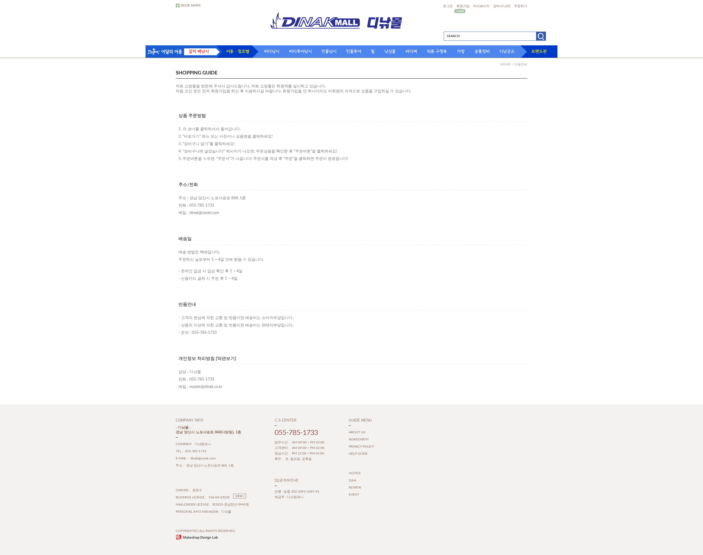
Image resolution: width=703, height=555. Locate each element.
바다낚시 (271, 51)
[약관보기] (226, 358)
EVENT (354, 494)
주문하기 (520, 6)
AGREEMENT (359, 439)
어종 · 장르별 (237, 51)
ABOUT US (357, 432)
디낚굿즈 (507, 51)
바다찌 (411, 51)
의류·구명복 (437, 51)
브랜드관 (539, 51)
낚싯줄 (390, 51)
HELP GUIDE (358, 454)
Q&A (352, 480)
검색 (541, 38)
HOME (505, 64)
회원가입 (463, 6)
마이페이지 (481, 6)
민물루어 (353, 51)
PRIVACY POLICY (361, 446)
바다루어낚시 (300, 51)
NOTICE (355, 473)
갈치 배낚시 (199, 51)
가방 (461, 51)
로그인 (448, 6)
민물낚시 (329, 51)
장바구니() (501, 6)
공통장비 (482, 51)
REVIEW (355, 487)
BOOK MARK (191, 5)
